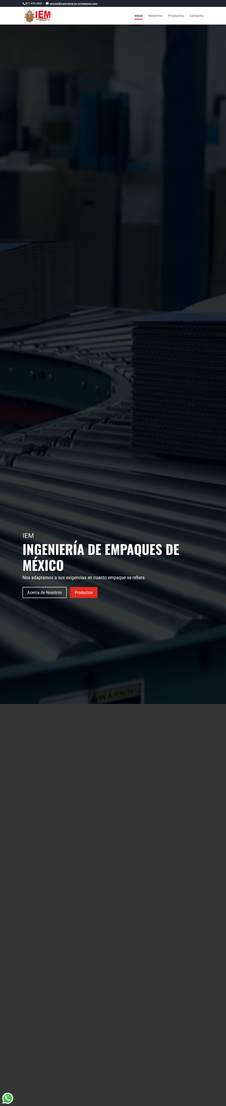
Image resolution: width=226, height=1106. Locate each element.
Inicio (138, 16)
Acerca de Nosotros (44, 592)
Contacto (196, 16)
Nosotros (155, 16)
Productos (176, 16)
